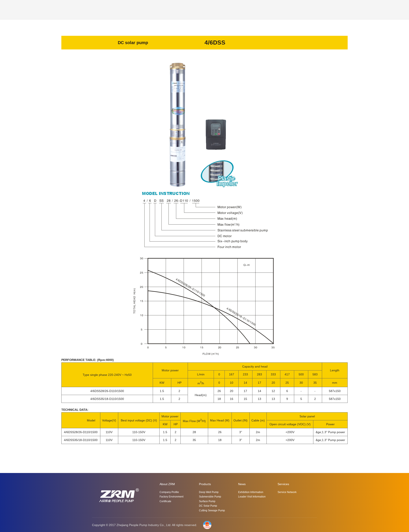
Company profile (169, 492)
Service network (287, 492)
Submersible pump (210, 496)
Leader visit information (252, 496)
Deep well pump (209, 492)
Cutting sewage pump (212, 510)
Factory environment (171, 496)
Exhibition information (250, 492)
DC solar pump (208, 505)
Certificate (165, 501)
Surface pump (207, 501)
